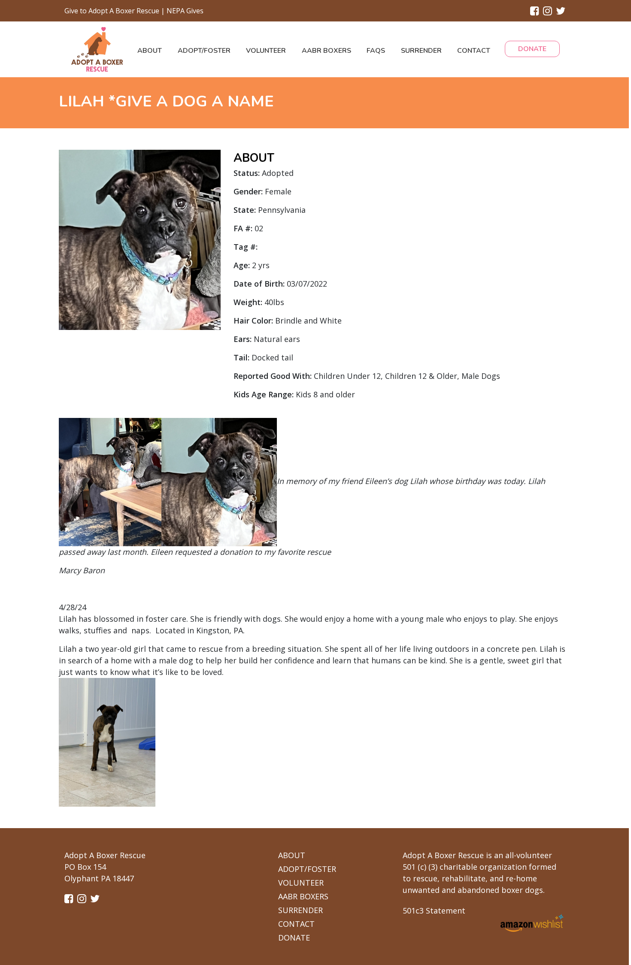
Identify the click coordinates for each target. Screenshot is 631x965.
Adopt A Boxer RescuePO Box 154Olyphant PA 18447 (105, 866)
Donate (532, 49)
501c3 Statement (434, 910)
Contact (473, 50)
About (149, 50)
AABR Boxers (326, 50)
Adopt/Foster (204, 50)
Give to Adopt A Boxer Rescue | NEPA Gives (133, 10)
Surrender (421, 50)
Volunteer (266, 50)
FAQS (376, 50)
